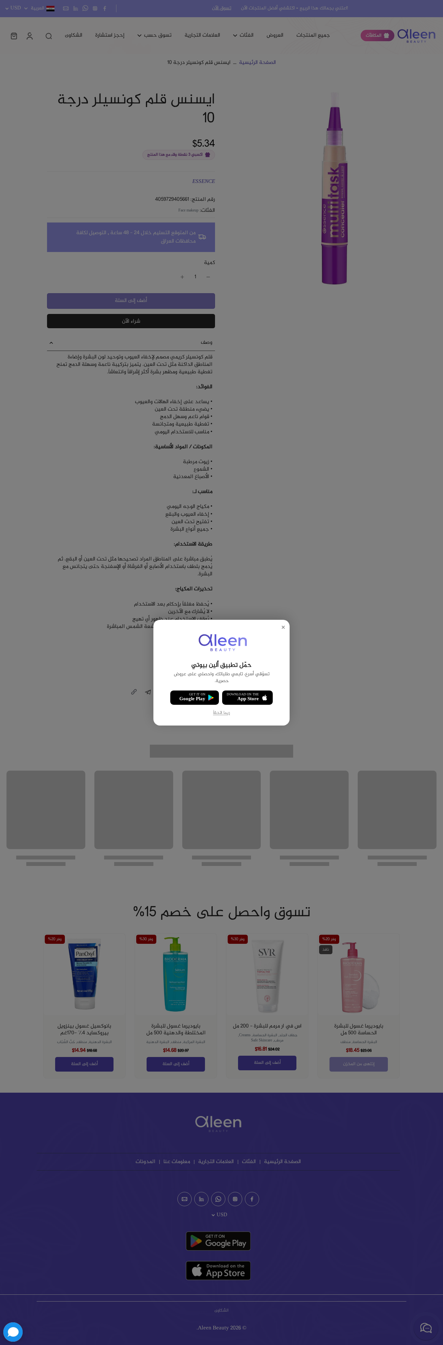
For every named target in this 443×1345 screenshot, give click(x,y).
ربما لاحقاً (221, 713)
